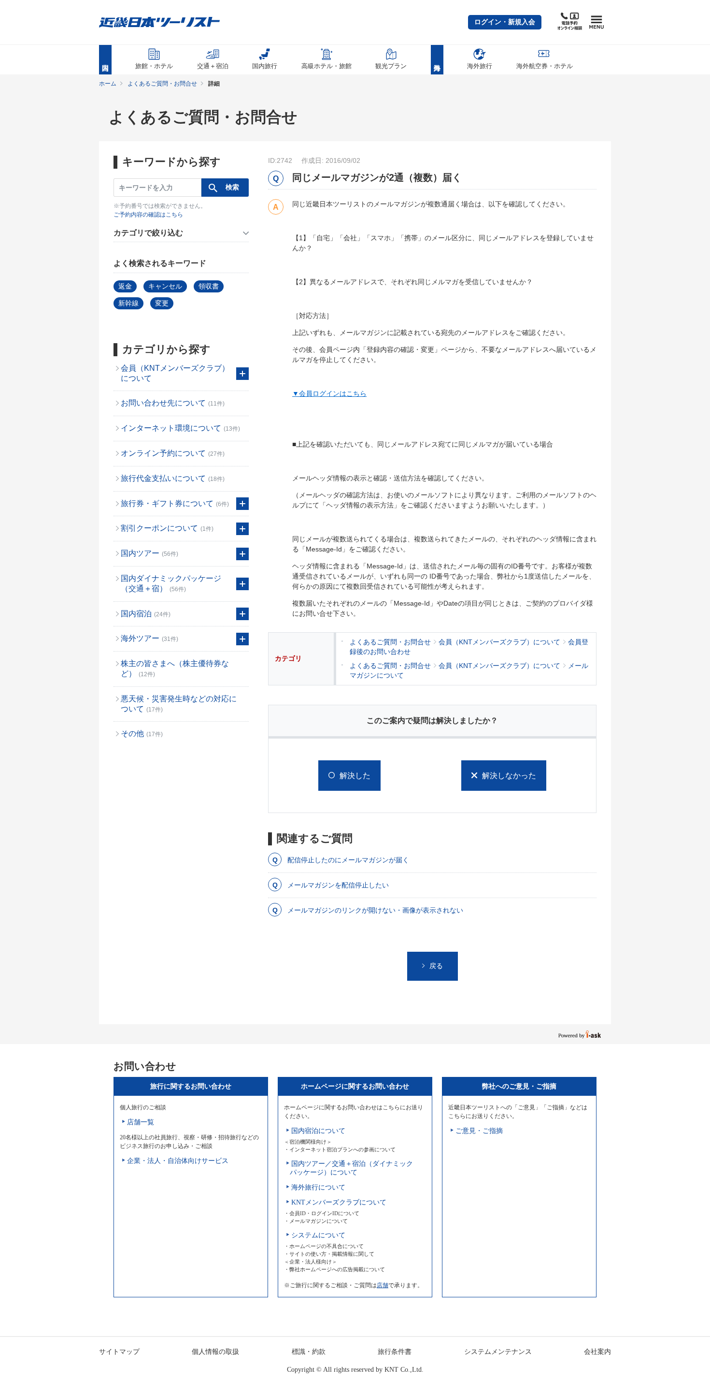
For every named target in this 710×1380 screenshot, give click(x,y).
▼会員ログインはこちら (329, 393)
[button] (504, 22)
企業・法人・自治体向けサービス (177, 1160)
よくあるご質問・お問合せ (162, 83)
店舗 (382, 1285)
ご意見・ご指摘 (479, 1130)
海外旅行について (318, 1187)
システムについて (318, 1235)
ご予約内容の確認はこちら (148, 214)
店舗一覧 (140, 1122)
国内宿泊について (318, 1130)
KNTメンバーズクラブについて (338, 1202)
